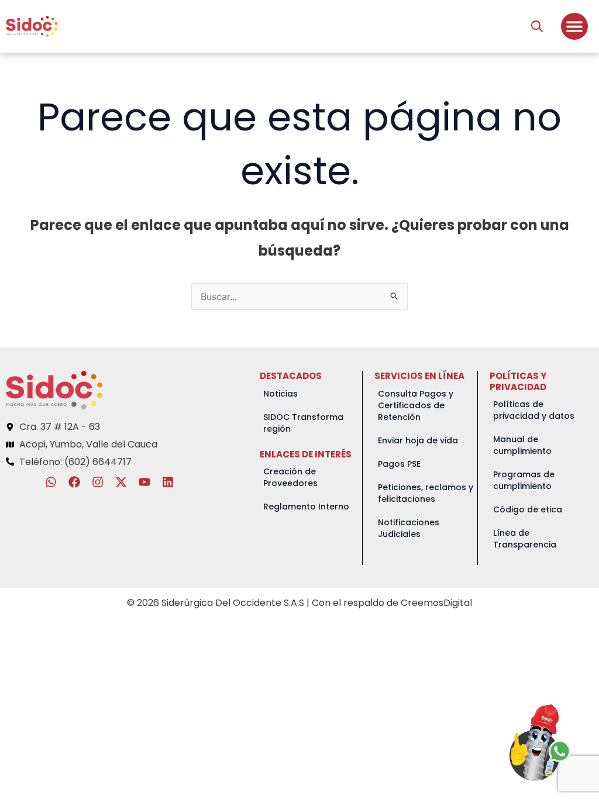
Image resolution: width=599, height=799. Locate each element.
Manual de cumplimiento (522, 445)
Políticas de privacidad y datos (533, 410)
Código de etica (527, 509)
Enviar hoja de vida (418, 440)
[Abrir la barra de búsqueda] (537, 26)
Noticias (280, 393)
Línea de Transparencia (524, 538)
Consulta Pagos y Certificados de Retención (415, 405)
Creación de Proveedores (290, 477)
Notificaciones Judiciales (408, 528)
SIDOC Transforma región (303, 423)
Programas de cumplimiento (524, 480)
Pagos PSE (399, 464)
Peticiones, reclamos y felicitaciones (425, 493)
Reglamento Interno (306, 506)
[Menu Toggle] (574, 26)
